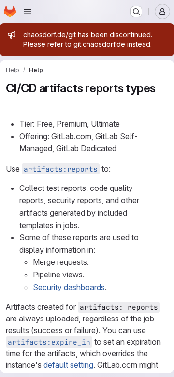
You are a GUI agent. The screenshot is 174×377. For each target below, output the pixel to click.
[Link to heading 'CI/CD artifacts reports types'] (12, 103)
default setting (68, 365)
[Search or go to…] (136, 11)
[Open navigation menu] (27, 11)
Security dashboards (69, 287)
